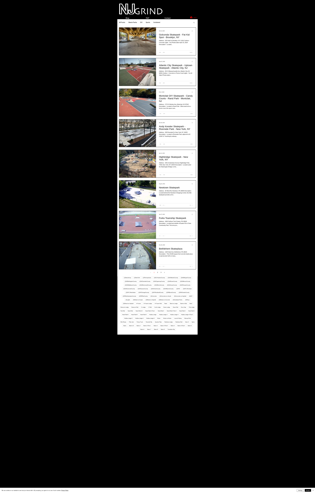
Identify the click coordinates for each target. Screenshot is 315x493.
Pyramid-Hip (149, 322)
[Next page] (164, 272)
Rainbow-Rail (178, 322)
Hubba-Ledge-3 (163, 314)
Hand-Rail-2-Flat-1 (150, 311)
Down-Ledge (166, 307)
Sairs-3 (187, 322)
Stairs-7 (149, 329)
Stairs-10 (131, 325)
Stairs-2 (138, 325)
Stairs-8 (156, 329)
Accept (308, 490)
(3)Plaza (187, 299)
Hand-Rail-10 (139, 311)
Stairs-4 (173, 325)
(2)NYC (178, 288)
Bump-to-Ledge (125, 307)
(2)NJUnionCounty (155, 288)
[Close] (313, 490)
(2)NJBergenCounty (186, 277)
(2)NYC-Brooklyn (187, 288)
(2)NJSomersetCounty (129, 288)
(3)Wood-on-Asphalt (128, 303)
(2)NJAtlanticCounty (173, 277)
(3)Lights (128, 299)
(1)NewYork (137, 277)
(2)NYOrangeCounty (143, 292)
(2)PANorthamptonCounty (129, 296)
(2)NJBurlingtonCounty (131, 281)
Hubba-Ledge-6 (139, 318)
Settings (300, 490)
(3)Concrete (153, 296)
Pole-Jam (131, 322)
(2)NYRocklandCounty (157, 292)
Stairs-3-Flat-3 (164, 325)
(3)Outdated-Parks (177, 299)
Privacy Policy (64, 490)
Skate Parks (132, 22)
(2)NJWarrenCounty (168, 288)
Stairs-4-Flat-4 (181, 325)
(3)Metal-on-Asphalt (151, 299)
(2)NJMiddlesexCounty (131, 285)
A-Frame (138, 303)
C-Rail (150, 307)
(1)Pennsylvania (147, 277)
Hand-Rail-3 (161, 311)
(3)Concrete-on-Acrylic (165, 296)
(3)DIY (190, 296)
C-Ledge (143, 307)
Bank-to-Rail (183, 303)
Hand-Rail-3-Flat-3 (171, 311)
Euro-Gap (183, 307)
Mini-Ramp (123, 322)
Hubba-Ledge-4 (174, 314)
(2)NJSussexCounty (143, 288)
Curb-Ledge (157, 307)
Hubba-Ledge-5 (128, 318)
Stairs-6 (142, 329)
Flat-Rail (123, 311)
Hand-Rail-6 (125, 314)
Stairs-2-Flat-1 (147, 325)
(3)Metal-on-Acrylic (138, 299)
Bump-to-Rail (134, 307)
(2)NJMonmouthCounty (145, 285)
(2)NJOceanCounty (172, 285)
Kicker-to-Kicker (167, 318)
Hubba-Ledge (152, 314)
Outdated (156, 22)
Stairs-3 (156, 325)
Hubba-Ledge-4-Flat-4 (187, 314)
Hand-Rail (130, 311)
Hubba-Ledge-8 (150, 318)
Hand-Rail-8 (134, 314)
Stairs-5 (190, 325)
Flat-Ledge (191, 307)
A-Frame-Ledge (148, 303)
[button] (194, 23)
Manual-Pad (187, 318)
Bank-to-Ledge (174, 303)
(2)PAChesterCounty (184, 292)
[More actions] (193, 31)
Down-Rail (175, 307)
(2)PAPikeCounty (143, 296)
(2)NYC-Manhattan (131, 292)
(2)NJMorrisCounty (159, 285)
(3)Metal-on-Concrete (164, 299)
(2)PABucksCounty (171, 292)
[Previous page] (150, 272)
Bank (165, 303)
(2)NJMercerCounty (185, 281)
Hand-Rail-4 (182, 311)
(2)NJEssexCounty (172, 281)
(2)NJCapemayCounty (159, 281)
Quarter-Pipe (158, 322)
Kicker (158, 318)
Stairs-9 (163, 329)
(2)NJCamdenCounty (144, 281)
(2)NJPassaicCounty (185, 285)
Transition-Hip (171, 329)
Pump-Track (140, 322)
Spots (148, 22)
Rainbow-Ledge (168, 322)
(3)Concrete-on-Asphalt (180, 296)
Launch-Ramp (178, 318)
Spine (193, 322)
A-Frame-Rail (158, 303)
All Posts (122, 22)
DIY (141, 22)
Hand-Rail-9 (143, 314)
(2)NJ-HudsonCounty (159, 277)
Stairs (124, 325)
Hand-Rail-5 (191, 311)
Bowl (191, 303)
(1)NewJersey (127, 277)
